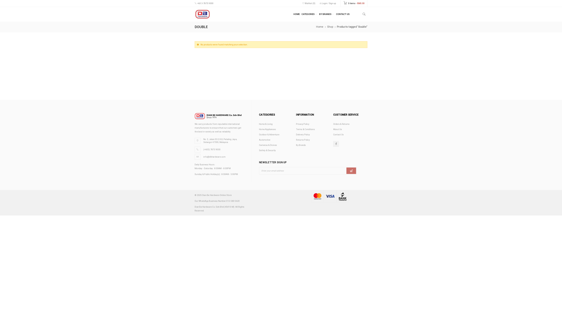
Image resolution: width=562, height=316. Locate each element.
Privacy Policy (302, 124)
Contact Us (338, 134)
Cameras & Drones (268, 145)
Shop (330, 26)
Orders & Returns (341, 124)
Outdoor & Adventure (269, 134)
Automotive (264, 140)
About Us (337, 129)
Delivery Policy (303, 134)
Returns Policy (303, 140)
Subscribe (351, 171)
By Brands (301, 145)
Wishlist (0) (309, 3)
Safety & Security (267, 150)
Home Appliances (267, 129)
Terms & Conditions (305, 129)
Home (319, 26)
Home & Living (266, 124)
